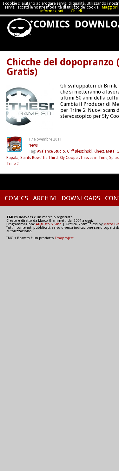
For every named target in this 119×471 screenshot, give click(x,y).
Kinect (99, 151)
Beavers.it (17, 25)
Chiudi (76, 11)
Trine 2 (12, 163)
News (33, 145)
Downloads (81, 198)
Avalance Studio (51, 151)
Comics (50, 24)
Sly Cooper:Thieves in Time (83, 157)
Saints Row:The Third (39, 157)
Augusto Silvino (49, 224)
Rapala (12, 157)
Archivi (45, 198)
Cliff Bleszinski (79, 151)
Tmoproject (64, 238)
